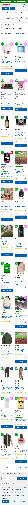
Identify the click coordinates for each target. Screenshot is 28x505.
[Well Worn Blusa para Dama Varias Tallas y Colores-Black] (18, 275)
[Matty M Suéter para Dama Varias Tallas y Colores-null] (2, 310)
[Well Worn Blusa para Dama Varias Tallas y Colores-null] (16, 275)
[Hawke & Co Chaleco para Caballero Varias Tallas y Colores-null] (2, 447)
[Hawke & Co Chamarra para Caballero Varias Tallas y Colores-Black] (7, 346)
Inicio (2, 24)
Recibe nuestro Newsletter (11, 474)
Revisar (14, 501)
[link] (7, 54)
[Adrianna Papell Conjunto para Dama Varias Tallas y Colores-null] (16, 381)
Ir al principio (23, 468)
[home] (5, 5)
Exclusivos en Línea (9, 24)
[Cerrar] (26, 13)
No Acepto (22, 501)
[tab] (14, 483)
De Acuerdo (6, 501)
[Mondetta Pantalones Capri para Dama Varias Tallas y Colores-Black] (2, 381)
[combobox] (12, 9)
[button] (24, 8)
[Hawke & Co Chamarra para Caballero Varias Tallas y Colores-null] (2, 346)
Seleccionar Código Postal (7, 108)
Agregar (7, 73)
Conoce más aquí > (16, 20)
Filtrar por (18, 33)
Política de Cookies (12, 497)
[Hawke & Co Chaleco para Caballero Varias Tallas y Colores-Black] (7, 447)
